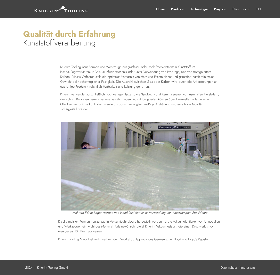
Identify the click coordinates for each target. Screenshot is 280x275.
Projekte (220, 9)
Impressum (247, 267)
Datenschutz (229, 267)
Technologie (199, 9)
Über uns (239, 9)
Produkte (177, 9)
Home (160, 9)
